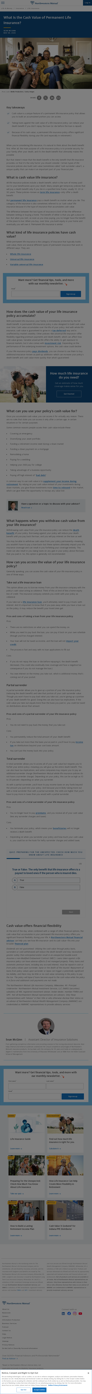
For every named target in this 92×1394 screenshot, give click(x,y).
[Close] (88, 1373)
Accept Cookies (39, 1390)
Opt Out (23, 1390)
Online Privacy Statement (57, 1385)
